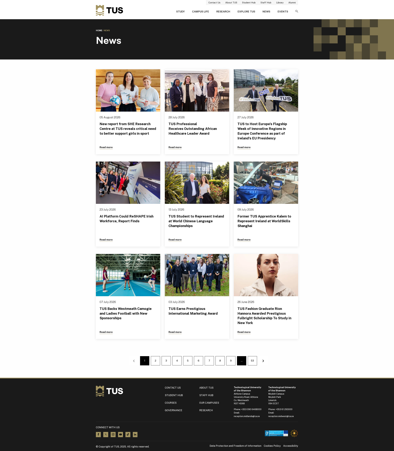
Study (180, 11)
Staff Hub (266, 2)
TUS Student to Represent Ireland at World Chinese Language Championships (196, 221)
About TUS (231, 2)
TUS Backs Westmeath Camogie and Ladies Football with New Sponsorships (126, 313)
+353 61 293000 (284, 409)
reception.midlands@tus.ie (247, 416)
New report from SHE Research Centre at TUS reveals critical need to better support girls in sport (128, 128)
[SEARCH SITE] (297, 11)
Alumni (292, 2)
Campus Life (200, 11)
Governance (173, 410)
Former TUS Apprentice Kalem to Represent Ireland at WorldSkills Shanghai (264, 221)
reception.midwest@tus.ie (281, 416)
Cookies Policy (272, 446)
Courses (171, 402)
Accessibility (290, 446)
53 (252, 360)
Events (283, 11)
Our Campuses (209, 402)
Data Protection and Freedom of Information (235, 446)
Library (279, 2)
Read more (106, 147)
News (266, 11)
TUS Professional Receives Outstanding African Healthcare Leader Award (193, 128)
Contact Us (214, 2)
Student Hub (249, 2)
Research (223, 11)
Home (99, 30)
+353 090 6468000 (251, 409)
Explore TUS (246, 11)
